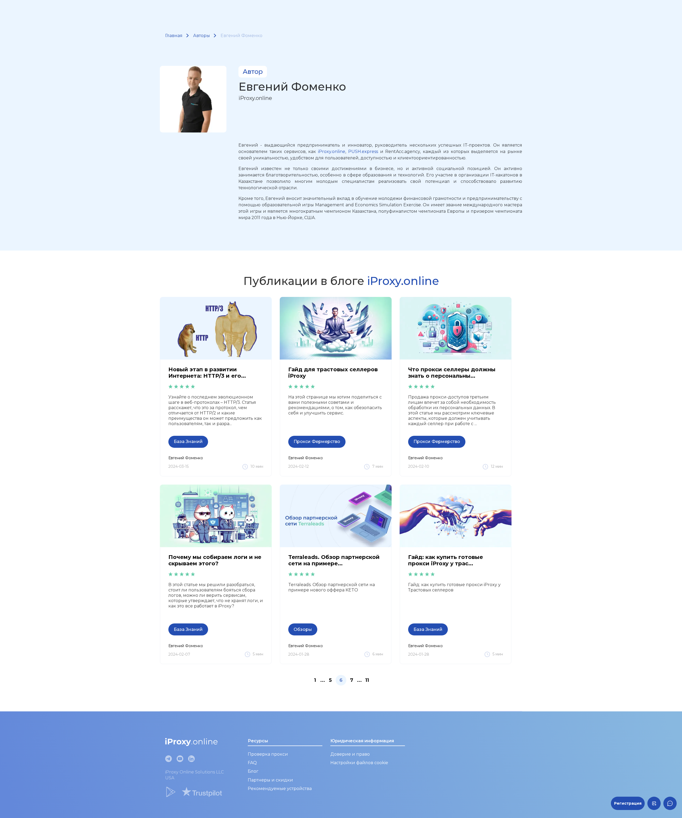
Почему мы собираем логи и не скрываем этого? (214, 560)
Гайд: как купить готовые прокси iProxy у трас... (445, 560)
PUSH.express (363, 151)
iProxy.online (331, 151)
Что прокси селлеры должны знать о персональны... (452, 372)
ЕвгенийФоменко (185, 458)
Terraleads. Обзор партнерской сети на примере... (334, 560)
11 (367, 680)
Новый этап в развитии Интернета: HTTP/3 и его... (207, 372)
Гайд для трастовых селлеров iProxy (333, 372)
